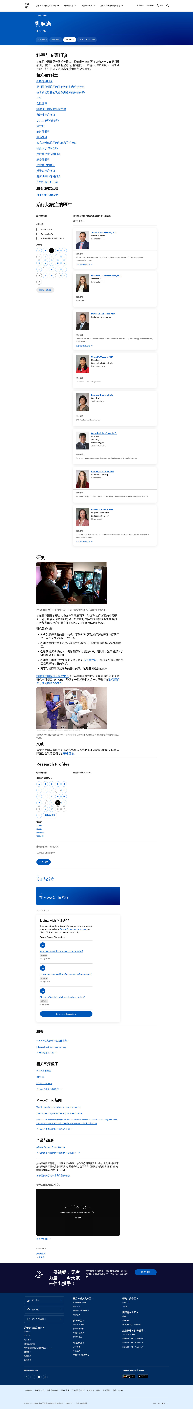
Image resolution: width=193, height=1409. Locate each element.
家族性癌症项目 (45, 114)
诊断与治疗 (56, 40)
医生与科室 (69, 40)
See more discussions (66, 1014)
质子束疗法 (90, 660)
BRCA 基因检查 (43, 1070)
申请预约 (43, 862)
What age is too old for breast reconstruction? (61, 951)
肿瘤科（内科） (45, 165)
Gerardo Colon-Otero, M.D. (104, 433)
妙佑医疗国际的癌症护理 (51, 109)
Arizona (39, 825)
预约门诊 (42, 31)
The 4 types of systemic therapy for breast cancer (59, 1113)
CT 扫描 (40, 1077)
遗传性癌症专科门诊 (48, 176)
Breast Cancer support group (73, 929)
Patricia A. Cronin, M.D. (102, 509)
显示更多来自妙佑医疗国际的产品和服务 (56, 1153)
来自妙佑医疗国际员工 (47, 846)
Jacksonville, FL (47, 234)
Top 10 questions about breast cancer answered (58, 1107)
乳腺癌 (43, 24)
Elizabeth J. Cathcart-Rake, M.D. (106, 275)
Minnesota (40, 833)
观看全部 (40, 836)
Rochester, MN (46, 229)
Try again (78, 1217)
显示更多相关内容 (45, 1052)
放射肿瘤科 (43, 131)
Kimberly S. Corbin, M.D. (102, 471)
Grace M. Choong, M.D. (102, 356)
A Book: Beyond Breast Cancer (50, 1147)
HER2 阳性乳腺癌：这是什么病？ (52, 1040)
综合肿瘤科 (43, 159)
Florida (39, 829)
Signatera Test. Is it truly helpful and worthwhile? (62, 997)
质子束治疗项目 (45, 170)
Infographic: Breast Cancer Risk (51, 1046)
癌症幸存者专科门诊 (48, 153)
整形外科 (41, 137)
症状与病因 (42, 40)
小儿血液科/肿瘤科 (47, 120)
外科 (39, 98)
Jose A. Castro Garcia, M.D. (104, 232)
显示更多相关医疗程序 (47, 1089)
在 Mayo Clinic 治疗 (87, 40)
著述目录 (68, 753)
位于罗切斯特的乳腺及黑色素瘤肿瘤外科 (60, 92)
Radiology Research (47, 194)
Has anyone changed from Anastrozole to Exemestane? (66, 974)
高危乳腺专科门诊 (47, 181)
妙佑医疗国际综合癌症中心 (52, 676)
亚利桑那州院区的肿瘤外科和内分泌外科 (60, 86)
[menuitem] (42, 39)
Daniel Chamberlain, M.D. (103, 313)
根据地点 (40, 224)
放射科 (40, 126)
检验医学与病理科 (47, 148)
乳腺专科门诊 (44, 81)
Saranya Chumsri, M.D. (102, 395)
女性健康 (41, 103)
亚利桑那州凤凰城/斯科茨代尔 (53, 238)
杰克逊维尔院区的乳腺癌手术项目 (56, 142)
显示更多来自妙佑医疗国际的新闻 (53, 1129)
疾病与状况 (42, 15)
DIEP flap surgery (44, 1083)
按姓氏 (39, 245)
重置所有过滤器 (45, 290)
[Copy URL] (93, 1212)
